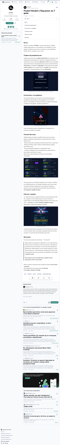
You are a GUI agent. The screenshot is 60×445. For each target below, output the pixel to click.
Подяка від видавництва (30, 25)
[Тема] (52, 2)
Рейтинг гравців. (28, 34)
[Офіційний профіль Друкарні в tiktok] (3, 443)
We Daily (39, 273)
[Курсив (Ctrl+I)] (26, 302)
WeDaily (11, 12)
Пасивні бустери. (28, 31)
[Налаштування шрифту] (57, 7)
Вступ (26, 22)
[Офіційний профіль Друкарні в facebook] (1, 443)
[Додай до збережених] (19, 36)
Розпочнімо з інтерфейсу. (30, 28)
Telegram (29, 273)
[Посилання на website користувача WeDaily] (13, 27)
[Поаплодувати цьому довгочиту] (32, 278)
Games (34, 273)
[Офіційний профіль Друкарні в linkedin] (7, 443)
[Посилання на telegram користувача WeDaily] (11, 27)
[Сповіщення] (47, 2)
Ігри (25, 273)
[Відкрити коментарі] (38, 278)
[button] (48, 2)
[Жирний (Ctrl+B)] (24, 302)
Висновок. (27, 37)
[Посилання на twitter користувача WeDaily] (8, 27)
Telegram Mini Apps (47, 273)
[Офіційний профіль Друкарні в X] (5, 443)
